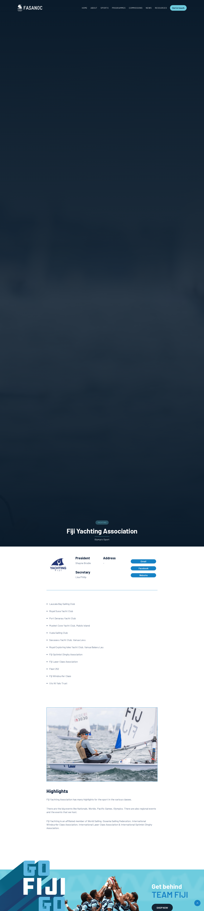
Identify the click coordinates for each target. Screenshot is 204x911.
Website (143, 575)
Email (143, 561)
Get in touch (178, 8)
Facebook (143, 568)
